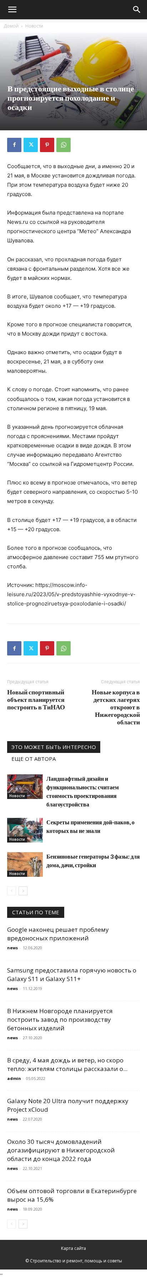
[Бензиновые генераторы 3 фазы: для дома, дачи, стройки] (25, 864)
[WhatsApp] (63, 145)
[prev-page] (11, 890)
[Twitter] (31, 145)
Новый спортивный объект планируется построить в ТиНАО (36, 699)
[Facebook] (14, 145)
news (12, 947)
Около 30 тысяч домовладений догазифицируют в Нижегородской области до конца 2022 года (61, 1150)
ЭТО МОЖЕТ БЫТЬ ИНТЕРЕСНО (53, 746)
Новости (34, 26)
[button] (12, 9)
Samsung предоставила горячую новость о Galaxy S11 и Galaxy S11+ (71, 974)
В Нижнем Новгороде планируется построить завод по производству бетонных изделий (60, 1019)
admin (14, 1078)
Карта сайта (73, 1248)
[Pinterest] (47, 145)
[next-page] (23, 890)
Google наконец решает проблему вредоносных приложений (58, 933)
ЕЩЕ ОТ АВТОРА (33, 758)
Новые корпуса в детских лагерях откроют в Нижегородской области (116, 707)
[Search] (137, 9)
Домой (11, 26)
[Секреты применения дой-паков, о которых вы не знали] (25, 830)
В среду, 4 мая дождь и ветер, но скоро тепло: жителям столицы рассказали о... (67, 1064)
